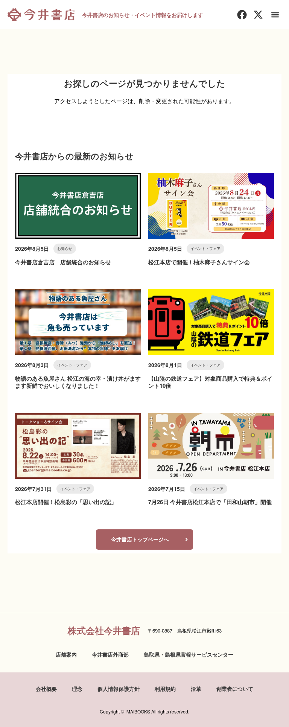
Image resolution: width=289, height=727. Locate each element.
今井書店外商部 (110, 654)
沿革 (196, 688)
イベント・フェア (205, 248)
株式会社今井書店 (104, 630)
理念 (77, 688)
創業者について (234, 688)
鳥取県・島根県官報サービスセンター (188, 654)
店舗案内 (66, 654)
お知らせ (64, 248)
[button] (275, 15)
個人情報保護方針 (118, 688)
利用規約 (165, 688)
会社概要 (46, 688)
